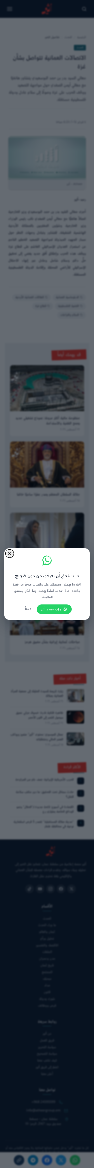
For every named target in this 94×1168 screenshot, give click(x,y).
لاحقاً (28, 609)
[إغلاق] (9, 553)
